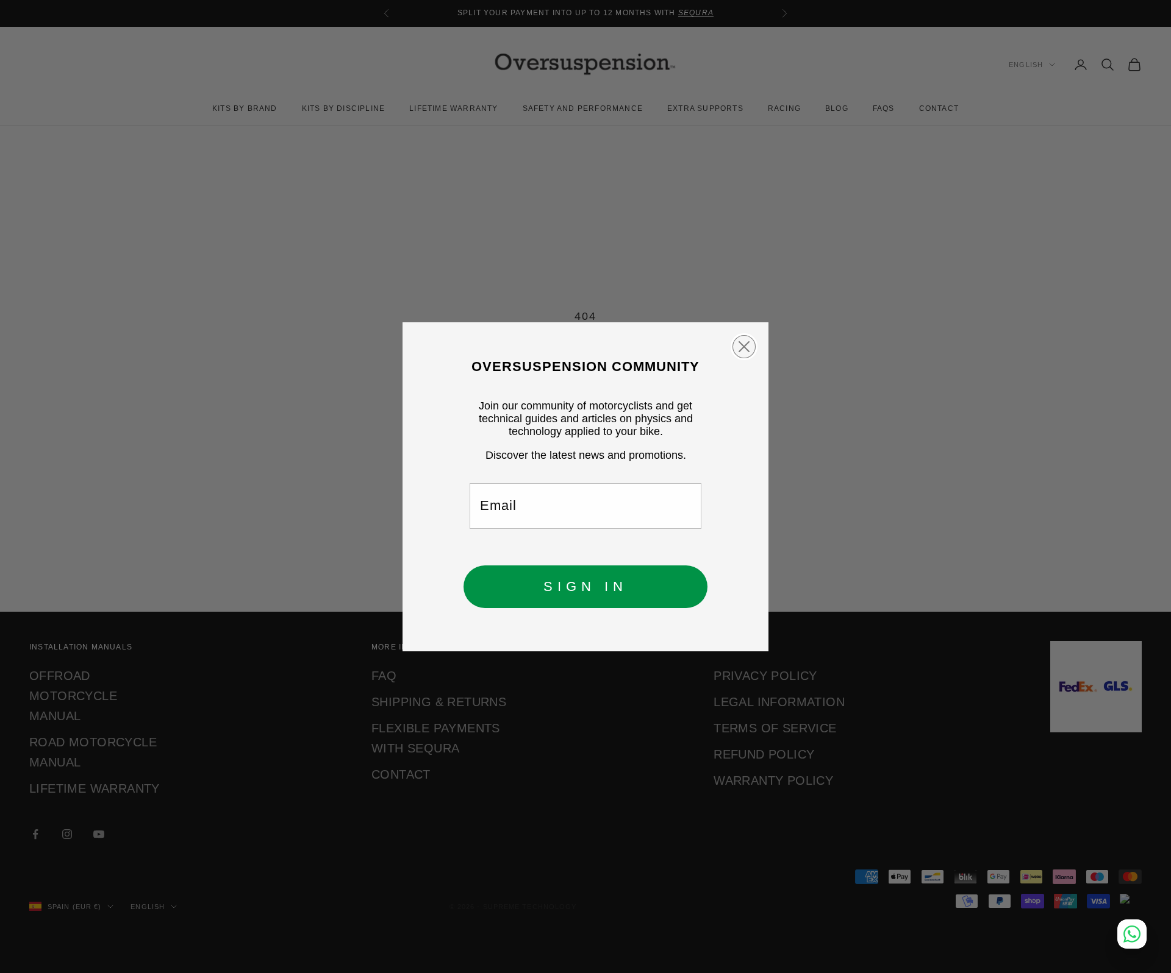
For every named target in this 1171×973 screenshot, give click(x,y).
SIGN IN (585, 586)
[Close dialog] (744, 346)
